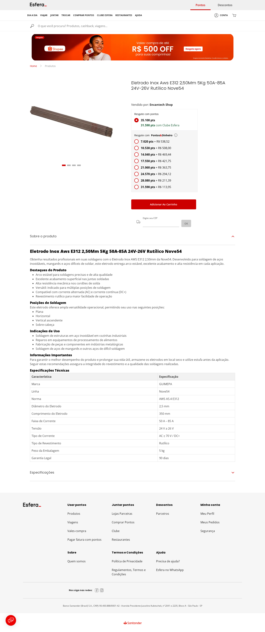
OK (186, 223)
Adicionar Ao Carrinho (163, 204)
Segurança (207, 531)
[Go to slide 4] (79, 165)
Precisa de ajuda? (168, 561)
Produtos (73, 514)
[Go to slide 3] (74, 165)
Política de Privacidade (127, 561)
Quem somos (76, 561)
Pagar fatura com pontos (84, 540)
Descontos (225, 5)
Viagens (72, 522)
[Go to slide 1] (64, 165)
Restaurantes (121, 540)
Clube (116, 531)
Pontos (200, 5)
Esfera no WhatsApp (170, 570)
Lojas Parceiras (122, 514)
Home (33, 66)
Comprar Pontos (123, 522)
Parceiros (162, 514)
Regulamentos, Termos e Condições (129, 572)
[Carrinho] (234, 15)
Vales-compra (76, 531)
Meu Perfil (207, 514)
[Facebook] (97, 590)
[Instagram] (102, 590)
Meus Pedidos (210, 522)
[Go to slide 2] (69, 165)
